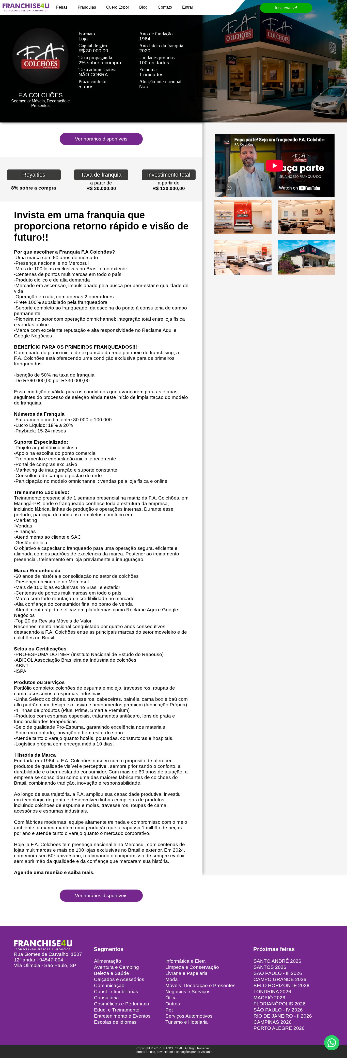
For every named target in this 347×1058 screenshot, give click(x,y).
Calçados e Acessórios (119, 979)
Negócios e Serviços (188, 991)
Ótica (171, 997)
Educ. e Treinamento (116, 1010)
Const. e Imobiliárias (116, 991)
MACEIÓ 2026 (269, 997)
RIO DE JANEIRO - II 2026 (283, 1016)
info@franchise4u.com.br (41, 971)
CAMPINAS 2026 (273, 1022)
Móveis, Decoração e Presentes (200, 985)
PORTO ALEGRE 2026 (279, 1028)
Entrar (187, 7)
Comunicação (109, 985)
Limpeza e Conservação (192, 967)
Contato (165, 7)
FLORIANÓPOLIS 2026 (280, 1003)
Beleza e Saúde (111, 973)
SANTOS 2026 (270, 967)
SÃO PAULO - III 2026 (278, 973)
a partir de (101, 182)
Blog (143, 7)
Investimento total (168, 175)
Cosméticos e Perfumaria (121, 1003)
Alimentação (107, 961)
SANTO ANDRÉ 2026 (277, 961)
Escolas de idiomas (115, 1022)
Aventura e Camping (116, 967)
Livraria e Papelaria (186, 973)
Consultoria (106, 997)
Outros (172, 1003)
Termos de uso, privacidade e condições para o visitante (173, 1052)
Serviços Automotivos (189, 1016)
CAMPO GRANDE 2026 (280, 979)
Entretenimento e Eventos (122, 1016)
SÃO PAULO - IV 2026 (278, 1010)
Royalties (33, 175)
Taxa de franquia (101, 175)
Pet (169, 1010)
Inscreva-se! (286, 8)
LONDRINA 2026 (272, 991)
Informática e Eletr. (185, 961)
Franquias (87, 7)
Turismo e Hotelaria (186, 1022)
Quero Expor (117, 7)
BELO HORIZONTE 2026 (281, 985)
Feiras (62, 7)
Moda (171, 979)
